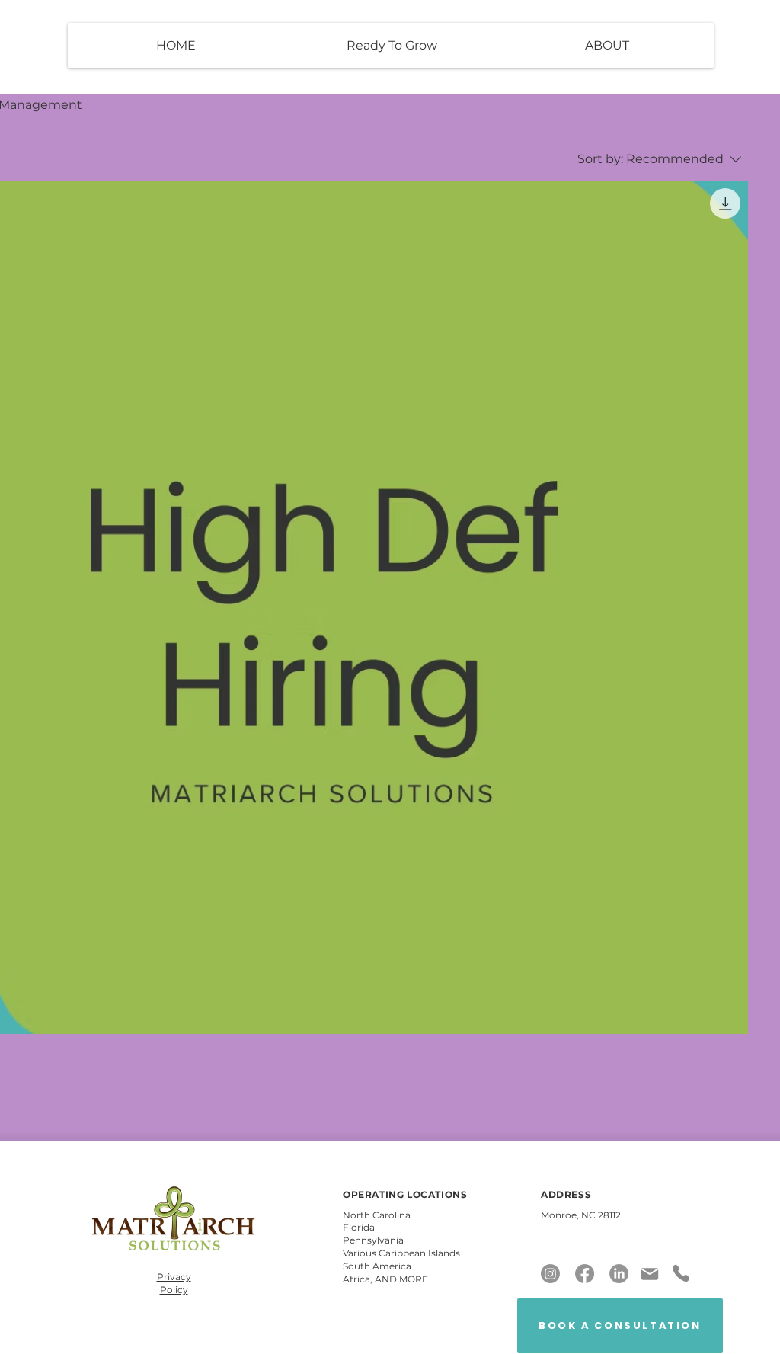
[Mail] (650, 1274)
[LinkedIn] (618, 1273)
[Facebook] (584, 1273)
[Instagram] (550, 1273)
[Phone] (681, 1273)
